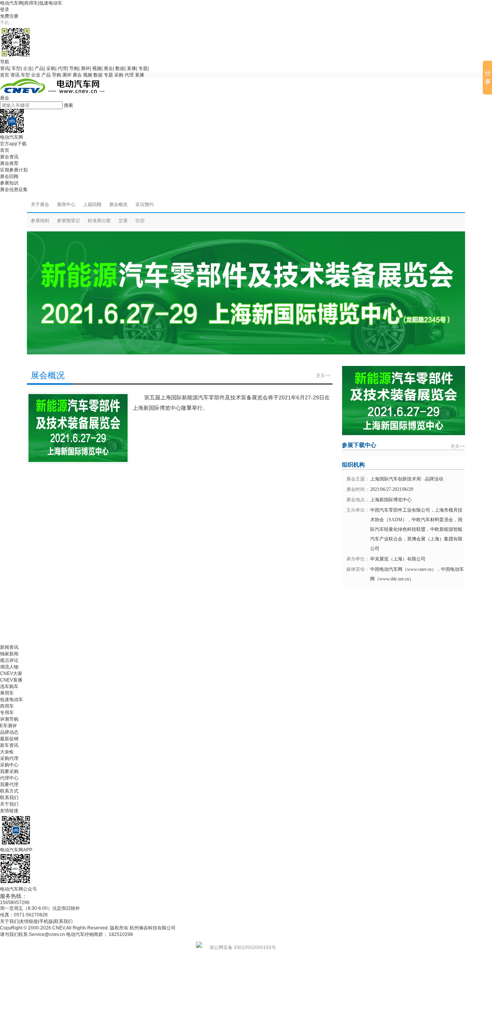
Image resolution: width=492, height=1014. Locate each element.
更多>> (323, 375)
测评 (85, 68)
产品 (39, 68)
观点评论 (9, 660)
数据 (120, 68)
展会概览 (118, 204)
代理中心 (9, 778)
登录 (4, 9)
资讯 (4, 68)
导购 (73, 68)
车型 (16, 68)
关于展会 (40, 204)
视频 (96, 68)
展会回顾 (9, 176)
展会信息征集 (14, 189)
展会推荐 (9, 163)
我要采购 (9, 771)
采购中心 (9, 765)
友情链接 (9, 810)
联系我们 (9, 797)
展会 (108, 68)
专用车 (7, 712)
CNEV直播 (11, 680)
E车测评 (8, 725)
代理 (62, 68)
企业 (27, 68)
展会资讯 (9, 157)
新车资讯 (9, 745)
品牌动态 (9, 732)
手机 (4, 22)
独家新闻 (9, 654)
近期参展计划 (14, 170)
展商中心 (66, 204)
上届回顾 (92, 204)
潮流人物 (9, 667)
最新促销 (9, 738)
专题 (143, 68)
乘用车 (7, 693)
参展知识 (9, 183)
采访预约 (144, 204)
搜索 (68, 105)
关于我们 (9, 804)
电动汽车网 (11, 3)
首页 (4, 75)
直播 (131, 68)
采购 (50, 68)
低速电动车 (50, 3)
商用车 (31, 3)
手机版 (46, 921)
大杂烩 (7, 752)
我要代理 (9, 784)
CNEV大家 (11, 673)
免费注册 (9, 16)
